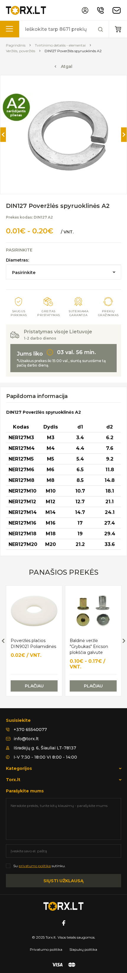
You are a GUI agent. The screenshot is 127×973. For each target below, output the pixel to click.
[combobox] (66, 272)
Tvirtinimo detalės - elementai (60, 45)
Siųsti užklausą (63, 880)
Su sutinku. (39, 866)
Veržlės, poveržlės (20, 51)
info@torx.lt (26, 738)
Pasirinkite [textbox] (23, 272)
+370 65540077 (30, 729)
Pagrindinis (15, 45)
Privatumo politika (46, 949)
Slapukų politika (83, 949)
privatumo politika (35, 866)
